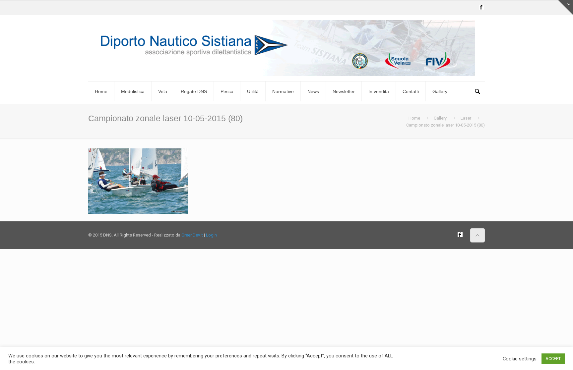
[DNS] (286, 48)
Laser (466, 118)
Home (414, 118)
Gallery (440, 118)
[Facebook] (481, 7)
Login (211, 235)
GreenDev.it (192, 235)
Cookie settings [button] (520, 359)
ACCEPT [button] (553, 358)
